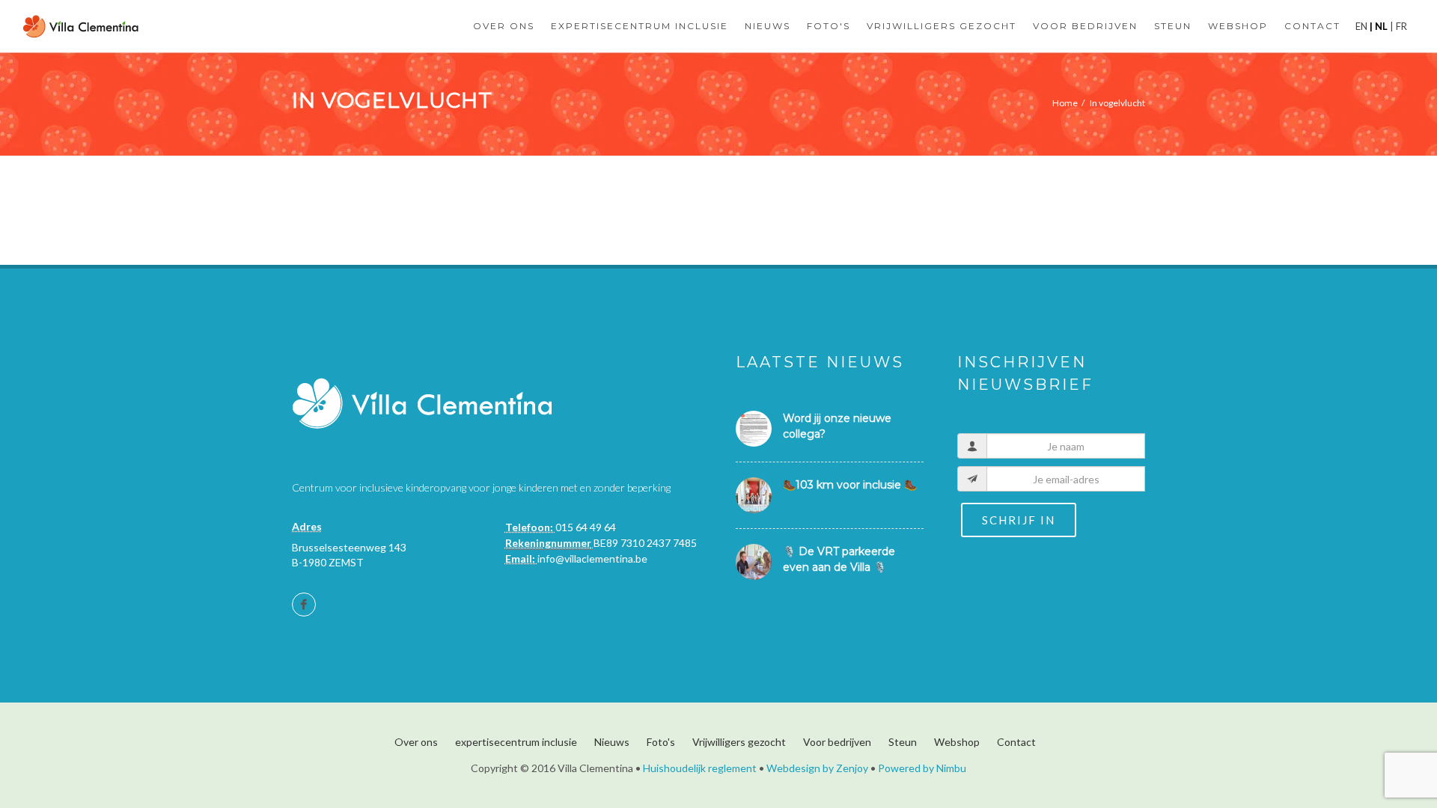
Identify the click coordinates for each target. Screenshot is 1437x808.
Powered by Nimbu (922, 768)
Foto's (661, 741)
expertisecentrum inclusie (516, 741)
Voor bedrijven (837, 741)
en (1362, 26)
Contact (1016, 741)
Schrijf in (1018, 520)
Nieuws (611, 741)
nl (1381, 26)
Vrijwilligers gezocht (739, 741)
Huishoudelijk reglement (700, 768)
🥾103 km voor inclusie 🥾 (850, 485)
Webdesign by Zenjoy (817, 768)
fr (1400, 26)
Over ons (416, 741)
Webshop (957, 741)
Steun (902, 741)
